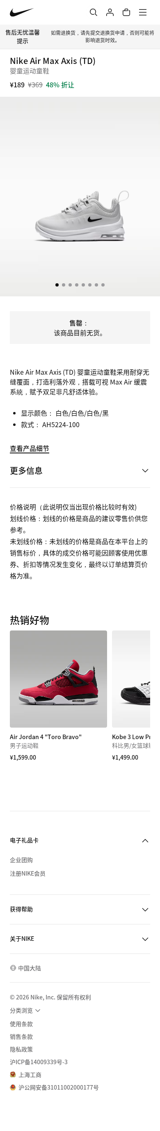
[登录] (110, 12)
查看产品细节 (29, 448)
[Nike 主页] (22, 12)
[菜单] (142, 12)
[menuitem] (26, 1010)
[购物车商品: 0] (126, 12)
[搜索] (93, 12)
